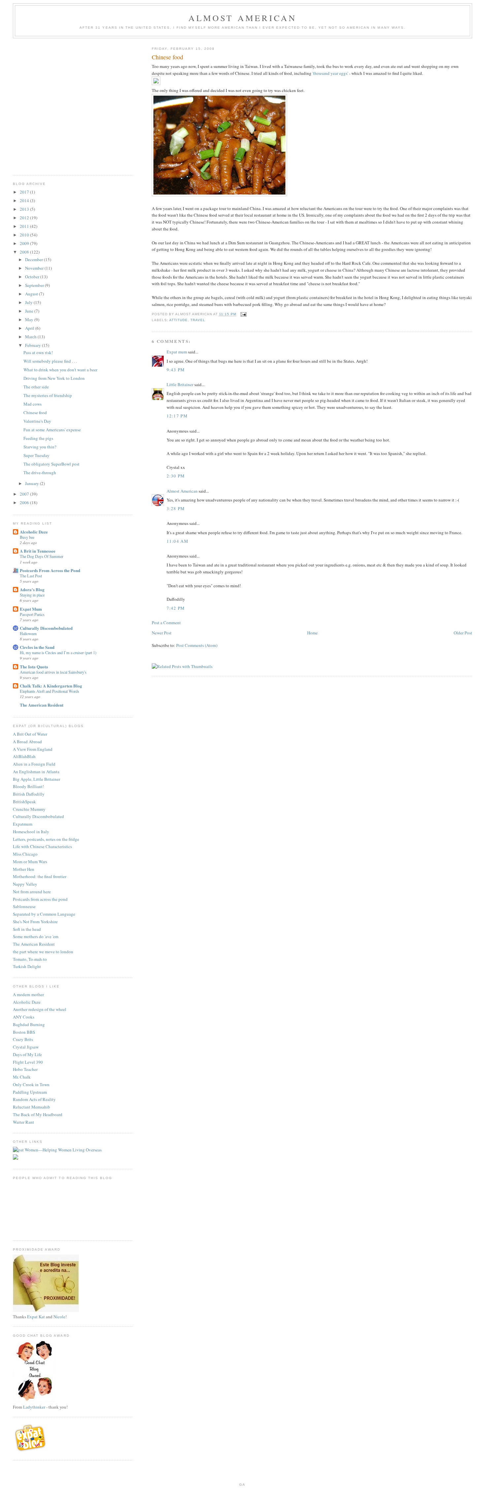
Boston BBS (24, 1032)
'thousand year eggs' (330, 73)
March (31, 337)
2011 (25, 226)
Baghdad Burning (29, 1024)
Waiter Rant (23, 1122)
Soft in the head (27, 929)
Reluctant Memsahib (31, 1107)
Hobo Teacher (25, 1069)
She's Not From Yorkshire (35, 922)
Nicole (59, 1317)
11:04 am (177, 541)
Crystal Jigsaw (26, 1047)
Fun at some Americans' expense (52, 430)
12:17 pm (177, 416)
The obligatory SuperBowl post (51, 464)
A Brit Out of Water (30, 734)
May (29, 319)
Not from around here (32, 892)
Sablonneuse (24, 906)
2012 (25, 218)
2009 (25, 243)
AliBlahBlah (24, 756)
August (32, 294)
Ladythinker (34, 1407)
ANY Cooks (23, 1017)
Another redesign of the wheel (39, 1009)
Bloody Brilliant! (28, 786)
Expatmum (22, 824)
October (32, 277)
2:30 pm (176, 476)
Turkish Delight (27, 966)
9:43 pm (176, 370)
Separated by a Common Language (44, 914)
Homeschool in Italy (31, 832)
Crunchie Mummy (29, 809)
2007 (25, 494)
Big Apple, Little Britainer (36, 779)
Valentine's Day (37, 421)
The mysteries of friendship (47, 395)
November (35, 268)
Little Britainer (180, 384)
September (35, 285)
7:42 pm (176, 608)
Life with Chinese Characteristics (42, 846)
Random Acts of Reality (34, 1099)
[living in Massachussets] (31, 1450)
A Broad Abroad (27, 742)
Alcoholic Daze (34, 532)
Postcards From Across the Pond (50, 570)
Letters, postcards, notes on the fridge (46, 839)
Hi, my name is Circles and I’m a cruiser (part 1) (58, 652)
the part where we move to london (43, 952)
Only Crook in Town (31, 1084)
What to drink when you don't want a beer (60, 370)
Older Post (463, 633)
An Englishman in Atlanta (36, 772)
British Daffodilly (29, 794)
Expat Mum (31, 609)
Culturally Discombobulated (46, 628)
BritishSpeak (24, 802)
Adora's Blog (32, 589)
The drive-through (39, 472)
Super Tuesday (36, 455)
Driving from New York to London (54, 378)
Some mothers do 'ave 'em (35, 936)
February (33, 345)
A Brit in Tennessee (37, 551)
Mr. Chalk (22, 1077)
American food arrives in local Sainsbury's (53, 672)
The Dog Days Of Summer (41, 556)
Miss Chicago (25, 854)
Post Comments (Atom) (196, 645)
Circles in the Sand (37, 647)
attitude (178, 320)
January (32, 483)
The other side (36, 387)
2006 (25, 502)
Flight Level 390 (28, 1062)
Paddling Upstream (30, 1092)
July (29, 302)
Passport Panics (32, 614)
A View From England (32, 749)
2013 (25, 209)
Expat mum (177, 352)
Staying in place (32, 594)
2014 (25, 200)
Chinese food (35, 412)
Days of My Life (27, 1054)
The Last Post (31, 575)
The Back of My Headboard (37, 1114)
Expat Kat (36, 1317)
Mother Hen (23, 869)
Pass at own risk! (38, 352)
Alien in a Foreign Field (34, 764)
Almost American (242, 17)
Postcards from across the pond (40, 899)
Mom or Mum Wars (30, 862)
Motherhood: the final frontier (39, 876)
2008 (25, 252)
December (34, 259)
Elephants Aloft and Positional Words (49, 691)
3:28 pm (176, 508)
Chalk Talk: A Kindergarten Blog (51, 686)
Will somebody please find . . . (50, 361)
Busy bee (27, 537)
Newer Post (162, 633)
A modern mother (28, 994)
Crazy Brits (23, 1039)
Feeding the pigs (38, 438)
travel (197, 320)
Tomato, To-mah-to (30, 959)
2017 (25, 192)
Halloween (28, 633)
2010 (25, 235)
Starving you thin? (39, 447)
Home (312, 633)
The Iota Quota (34, 666)
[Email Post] (243, 314)
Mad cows (32, 404)
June (29, 311)
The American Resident (41, 705)
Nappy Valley (25, 884)
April (30, 328)
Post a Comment (166, 622)
